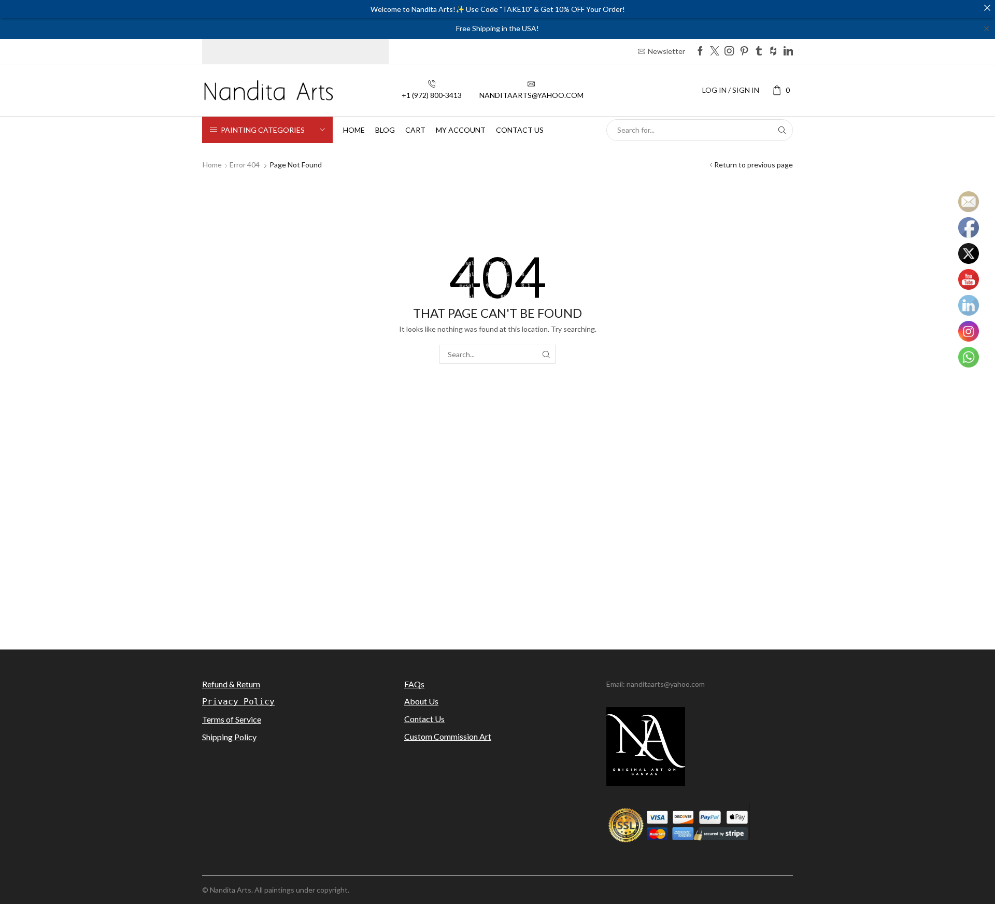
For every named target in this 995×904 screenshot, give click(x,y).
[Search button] (782, 130)
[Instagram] (729, 51)
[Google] (773, 51)
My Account (461, 129)
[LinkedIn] (788, 51)
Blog (385, 129)
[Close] (987, 8)
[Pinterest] (744, 51)
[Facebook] (700, 51)
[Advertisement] (497, 548)
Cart (415, 129)
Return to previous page (753, 164)
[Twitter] (714, 51)
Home (354, 129)
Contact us (520, 129)
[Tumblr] (758, 51)
